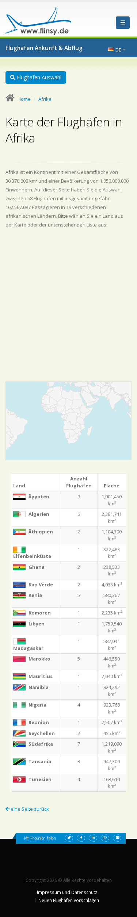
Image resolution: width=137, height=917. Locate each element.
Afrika (45, 99)
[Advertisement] (68, 304)
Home (24, 99)
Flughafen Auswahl (38, 77)
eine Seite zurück (29, 809)
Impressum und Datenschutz (67, 892)
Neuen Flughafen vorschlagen (68, 900)
